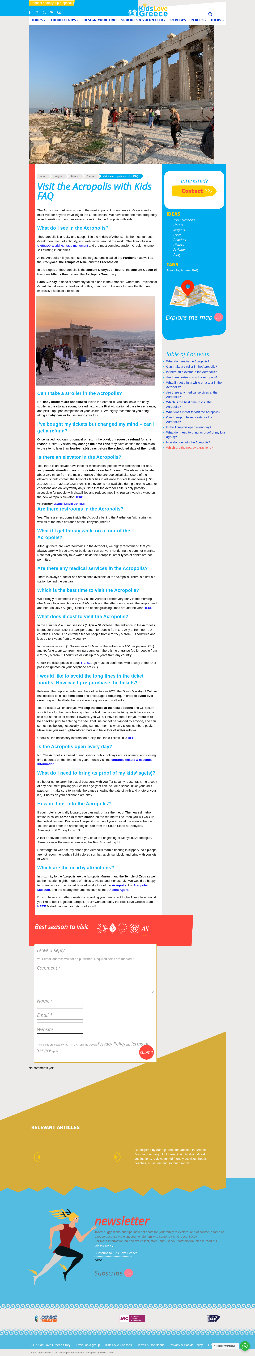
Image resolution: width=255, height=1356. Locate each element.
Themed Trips (63, 19)
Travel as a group (88, 1345)
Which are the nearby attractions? (189, 447)
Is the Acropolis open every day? (188, 427)
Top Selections (184, 220)
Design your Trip (99, 19)
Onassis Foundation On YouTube (70, 504)
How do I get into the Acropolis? (188, 442)
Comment (49, 968)
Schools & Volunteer (142, 19)
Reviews (178, 19)
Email (44, 1015)
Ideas (216, 19)
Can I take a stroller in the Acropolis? (191, 366)
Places (196, 19)
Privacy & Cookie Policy (186, 1345)
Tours (37, 19)
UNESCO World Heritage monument (62, 245)
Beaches (179, 239)
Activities (179, 249)
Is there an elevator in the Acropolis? (191, 372)
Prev (35, 1157)
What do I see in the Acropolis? (187, 361)
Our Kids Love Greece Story (50, 1345)
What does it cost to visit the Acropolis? (193, 412)
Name (45, 1001)
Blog (176, 254)
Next (119, 1157)
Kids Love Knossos (118, 1345)
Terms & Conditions (150, 1345)
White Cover (107, 1352)
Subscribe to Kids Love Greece (116, 1253)
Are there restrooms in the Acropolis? (192, 377)
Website (45, 1029)
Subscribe (109, 1273)
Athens (185, 270)
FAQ (195, 270)
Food (177, 235)
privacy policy (104, 1245)
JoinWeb (79, 1352)
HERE (148, 608)
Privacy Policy (111, 1044)
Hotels (178, 224)
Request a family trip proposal (51, 3)
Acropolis (172, 270)
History (178, 244)
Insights (179, 230)
